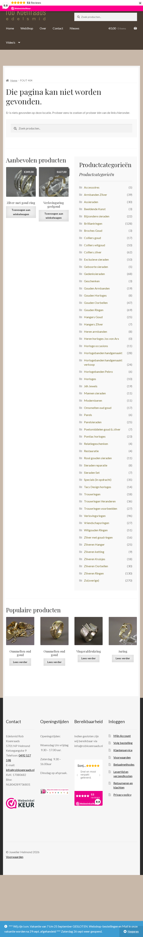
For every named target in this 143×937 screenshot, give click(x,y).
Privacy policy (122, 794)
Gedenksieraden (94, 274)
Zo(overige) (91, 580)
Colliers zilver (92, 252)
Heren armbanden (95, 331)
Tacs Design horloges (97, 487)
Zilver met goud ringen (98, 537)
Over (43, 28)
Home (10, 28)
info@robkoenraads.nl (20, 770)
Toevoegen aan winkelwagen (21, 212)
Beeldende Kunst (95, 209)
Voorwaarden (122, 757)
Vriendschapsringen (96, 523)
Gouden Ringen (93, 310)
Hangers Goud (93, 317)
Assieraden (91, 202)
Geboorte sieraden (96, 266)
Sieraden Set (92, 472)
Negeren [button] (133, 931)
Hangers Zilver (93, 324)
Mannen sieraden (95, 393)
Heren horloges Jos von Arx (101, 338)
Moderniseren (93, 400)
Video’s (10, 42)
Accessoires (91, 187)
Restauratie (91, 451)
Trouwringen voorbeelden (100, 508)
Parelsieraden (92, 422)
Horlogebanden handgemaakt (103, 353)
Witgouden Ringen (96, 530)
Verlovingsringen (95, 515)
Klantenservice (122, 750)
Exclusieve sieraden (96, 259)
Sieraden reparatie (95, 465)
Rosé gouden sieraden (98, 458)
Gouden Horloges (95, 295)
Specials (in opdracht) (97, 479)
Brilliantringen (93, 223)
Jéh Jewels (90, 386)
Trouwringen (92, 494)
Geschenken (92, 281)
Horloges (90, 379)
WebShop (26, 28)
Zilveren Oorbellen (96, 566)
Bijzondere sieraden (96, 216)
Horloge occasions (96, 346)
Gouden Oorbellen (96, 302)
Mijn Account (122, 735)
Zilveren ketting (94, 551)
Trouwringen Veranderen (100, 501)
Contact (58, 28)
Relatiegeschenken (96, 443)
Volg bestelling (123, 743)
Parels (88, 415)
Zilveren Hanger (94, 544)
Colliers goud (92, 238)
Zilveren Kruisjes (94, 559)
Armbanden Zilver (95, 194)
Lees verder (20, 662)
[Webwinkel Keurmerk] (20, 803)
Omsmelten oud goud (97, 407)
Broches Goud (93, 230)
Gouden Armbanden (97, 288)
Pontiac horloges (95, 436)
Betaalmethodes (123, 764)
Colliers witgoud (94, 245)
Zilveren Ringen (94, 573)
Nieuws (74, 28)
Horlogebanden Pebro (98, 371)
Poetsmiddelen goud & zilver (102, 429)
